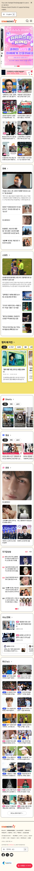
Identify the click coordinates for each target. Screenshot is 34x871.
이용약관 (10, 832)
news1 (30, 835)
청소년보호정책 (19, 830)
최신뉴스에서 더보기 (16, 813)
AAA (18, 838)
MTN (20, 835)
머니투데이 (15, 835)
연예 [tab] (11, 440)
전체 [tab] (5, 440)
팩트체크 (19, 832)
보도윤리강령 (26, 832)
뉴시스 (25, 835)
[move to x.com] (7, 854)
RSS (15, 832)
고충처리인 (27, 830)
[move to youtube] (11, 854)
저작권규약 (4, 832)
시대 (8, 838)
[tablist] (28, 552)
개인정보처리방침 (11, 830)
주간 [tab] (30, 552)
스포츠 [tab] (18, 440)
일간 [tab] (26, 552)
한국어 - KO (10, 849)
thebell (13, 838)
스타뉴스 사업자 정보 (6, 841)
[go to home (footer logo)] (9, 826)
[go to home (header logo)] (9, 21)
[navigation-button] (14, 66)
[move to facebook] (3, 854)
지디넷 (3, 838)
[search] (27, 20)
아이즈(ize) (23, 838)
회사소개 (3, 830)
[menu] (30, 20)
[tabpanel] (17, 581)
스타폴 (29, 838)
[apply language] (13, 14)
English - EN (11, 14)
